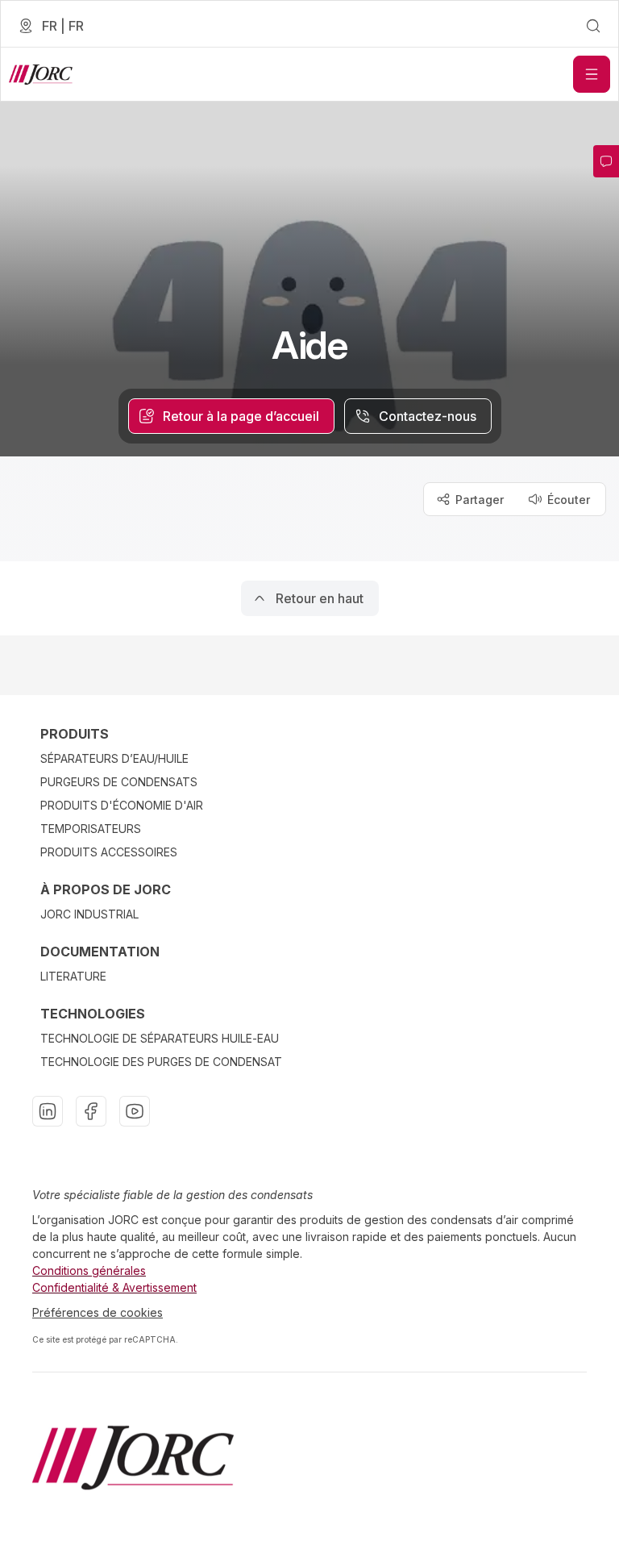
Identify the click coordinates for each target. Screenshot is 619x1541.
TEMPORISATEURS (90, 828)
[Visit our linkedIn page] (47, 1111)
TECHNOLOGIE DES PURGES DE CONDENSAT (161, 1061)
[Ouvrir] (591, 74)
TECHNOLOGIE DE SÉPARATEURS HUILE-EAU (159, 1038)
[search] (593, 25)
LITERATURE (73, 976)
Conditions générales (89, 1270)
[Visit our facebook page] (91, 1111)
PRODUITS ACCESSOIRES (108, 852)
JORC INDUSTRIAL (89, 914)
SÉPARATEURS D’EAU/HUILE (114, 758)
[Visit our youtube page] (134, 1111)
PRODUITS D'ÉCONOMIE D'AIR (121, 805)
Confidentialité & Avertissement (114, 1287)
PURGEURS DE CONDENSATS (118, 782)
